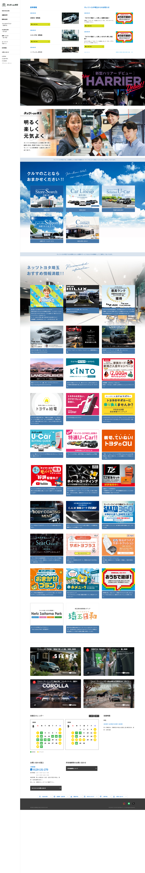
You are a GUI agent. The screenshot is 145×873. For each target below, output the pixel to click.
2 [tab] (76, 103)
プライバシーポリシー (7, 63)
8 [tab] (91, 103)
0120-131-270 (40, 769)
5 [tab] (83, 103)
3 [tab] (78, 103)
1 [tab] (73, 103)
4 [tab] (81, 103)
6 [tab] (86, 103)
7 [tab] (88, 103)
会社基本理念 (5, 58)
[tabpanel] (82, 82)
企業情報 (4, 56)
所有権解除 (4, 60)
